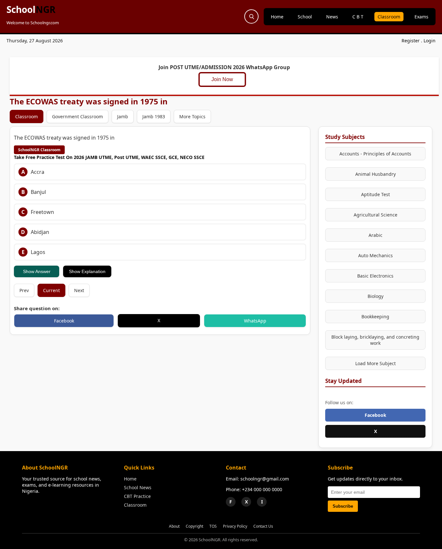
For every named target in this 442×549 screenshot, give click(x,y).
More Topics (192, 116)
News (332, 17)
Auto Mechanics (375, 255)
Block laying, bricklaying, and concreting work (375, 340)
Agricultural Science (375, 215)
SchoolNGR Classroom (39, 150)
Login (430, 40)
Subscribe (343, 506)
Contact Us (263, 526)
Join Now (222, 79)
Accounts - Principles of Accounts (375, 154)
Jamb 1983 (153, 116)
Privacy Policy (235, 526)
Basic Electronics (375, 276)
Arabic (375, 235)
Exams (421, 17)
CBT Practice (137, 496)
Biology (375, 296)
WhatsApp (255, 321)
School (30, 9)
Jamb (122, 116)
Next (79, 290)
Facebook (64, 321)
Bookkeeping (375, 316)
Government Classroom (77, 116)
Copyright (194, 526)
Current (51, 290)
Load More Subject (375, 363)
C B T (357, 17)
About (174, 526)
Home (277, 17)
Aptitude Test (375, 194)
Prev (24, 290)
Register (411, 40)
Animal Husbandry (375, 174)
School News (137, 487)
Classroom (389, 17)
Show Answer (36, 271)
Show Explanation (87, 271)
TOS (213, 526)
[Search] (251, 16)
